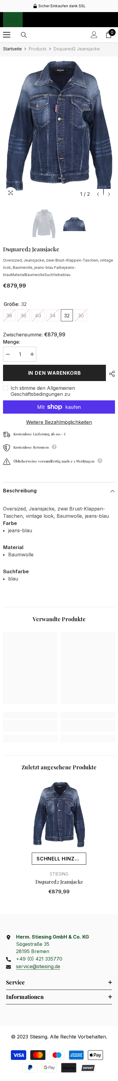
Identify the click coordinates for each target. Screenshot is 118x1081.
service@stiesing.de (38, 966)
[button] (98, 194)
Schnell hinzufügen (61, 859)
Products (38, 48)
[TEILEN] (110, 374)
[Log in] (94, 34)
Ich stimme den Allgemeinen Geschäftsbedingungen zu (43, 391)
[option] (59, 6)
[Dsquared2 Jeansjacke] (59, 815)
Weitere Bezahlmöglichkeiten (59, 422)
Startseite (12, 48)
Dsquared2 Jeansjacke (59, 882)
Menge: (11, 342)
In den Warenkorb (54, 373)
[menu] (6, 34)
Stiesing (59, 873)
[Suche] (24, 35)
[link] (30, 726)
